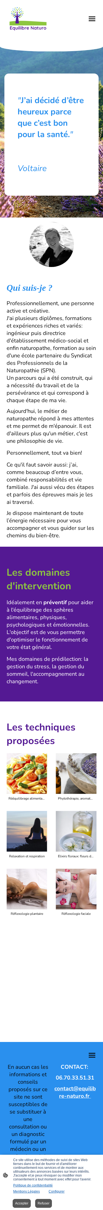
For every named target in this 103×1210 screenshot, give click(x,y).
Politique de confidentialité (33, 1185)
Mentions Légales (26, 1191)
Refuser (43, 1203)
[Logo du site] (28, 18)
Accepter (21, 1203)
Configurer (57, 1191)
